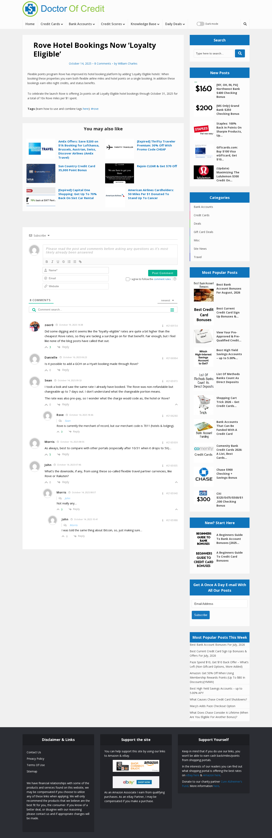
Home (30, 24)
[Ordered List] (69, 261)
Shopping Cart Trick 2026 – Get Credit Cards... (227, 402)
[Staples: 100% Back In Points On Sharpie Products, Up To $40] (205, 130)
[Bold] (47, 261)
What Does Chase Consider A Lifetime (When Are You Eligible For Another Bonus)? (219, 715)
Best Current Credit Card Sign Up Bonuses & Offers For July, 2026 (218, 653)
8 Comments (102, 63)
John (67, 498)
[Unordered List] (74, 261)
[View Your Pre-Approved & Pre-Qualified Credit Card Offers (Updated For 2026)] (205, 336)
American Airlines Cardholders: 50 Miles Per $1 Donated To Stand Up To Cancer (151, 194)
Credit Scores (111, 24)
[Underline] (58, 261)
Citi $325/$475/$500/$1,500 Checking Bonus (229, 499)
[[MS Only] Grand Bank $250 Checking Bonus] (205, 110)
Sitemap (32, 771)
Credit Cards (50, 24)
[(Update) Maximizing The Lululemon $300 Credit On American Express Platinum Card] (205, 172)
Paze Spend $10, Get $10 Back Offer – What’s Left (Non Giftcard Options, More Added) (219, 664)
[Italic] (52, 261)
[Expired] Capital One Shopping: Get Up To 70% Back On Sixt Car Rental (77, 194)
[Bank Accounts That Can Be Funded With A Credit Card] (205, 429)
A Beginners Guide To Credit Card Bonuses (229, 556)
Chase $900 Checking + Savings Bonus (226, 473)
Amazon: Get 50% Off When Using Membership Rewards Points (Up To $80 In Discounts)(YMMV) (217, 677)
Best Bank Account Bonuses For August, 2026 (228, 288)
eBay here (192, 775)
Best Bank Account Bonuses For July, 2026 (217, 644)
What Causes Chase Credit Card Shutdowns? (218, 699)
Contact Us (34, 752)
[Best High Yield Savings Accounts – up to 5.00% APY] (205, 357)
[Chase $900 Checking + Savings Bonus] (205, 477)
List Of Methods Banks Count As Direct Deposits (228, 378)
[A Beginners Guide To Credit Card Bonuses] (205, 560)
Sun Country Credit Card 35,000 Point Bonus (76, 168)
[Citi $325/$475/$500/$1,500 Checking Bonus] (205, 497)
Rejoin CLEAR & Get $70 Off (157, 166)
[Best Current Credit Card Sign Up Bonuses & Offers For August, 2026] (205, 315)
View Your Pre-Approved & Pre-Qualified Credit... (228, 336)
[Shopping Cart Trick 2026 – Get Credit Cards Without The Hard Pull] (205, 405)
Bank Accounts (80, 24)
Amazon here (211, 775)
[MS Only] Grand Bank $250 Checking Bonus (227, 110)
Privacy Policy (35, 758)
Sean (67, 420)
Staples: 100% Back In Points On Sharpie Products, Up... (229, 129)
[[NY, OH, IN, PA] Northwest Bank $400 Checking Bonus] (205, 89)
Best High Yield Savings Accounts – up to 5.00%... (229, 354)
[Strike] (63, 261)
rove (96, 109)
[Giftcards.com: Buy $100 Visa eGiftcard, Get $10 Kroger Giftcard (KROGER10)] (205, 151)
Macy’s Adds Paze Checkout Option (212, 706)
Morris (73, 525)
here (86, 109)
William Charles (127, 63)
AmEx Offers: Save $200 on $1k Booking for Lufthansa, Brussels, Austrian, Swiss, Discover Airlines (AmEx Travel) (78, 149)
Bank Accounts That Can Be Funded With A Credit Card (227, 428)
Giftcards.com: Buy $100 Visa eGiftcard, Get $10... (227, 153)
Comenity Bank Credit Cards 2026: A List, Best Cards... (229, 452)
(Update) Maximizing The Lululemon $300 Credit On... (227, 174)
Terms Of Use (36, 765)
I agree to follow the (151, 279)
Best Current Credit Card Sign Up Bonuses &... (228, 312)
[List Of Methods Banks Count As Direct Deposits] (205, 381)
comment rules (162, 279)
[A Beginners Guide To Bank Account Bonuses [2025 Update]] (205, 539)
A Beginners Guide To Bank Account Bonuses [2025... (229, 539)
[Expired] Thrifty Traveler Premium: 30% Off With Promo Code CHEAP (156, 145)
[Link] (80, 261)
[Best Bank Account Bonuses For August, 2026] (205, 292)
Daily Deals (173, 24)
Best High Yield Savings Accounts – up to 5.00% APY (216, 691)
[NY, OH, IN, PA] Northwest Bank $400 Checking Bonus (228, 91)
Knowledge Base (143, 24)
